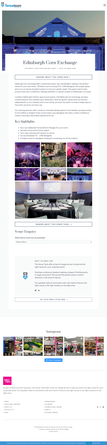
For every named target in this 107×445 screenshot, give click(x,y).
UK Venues (48, 404)
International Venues (53, 407)
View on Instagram (54, 360)
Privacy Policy (53, 431)
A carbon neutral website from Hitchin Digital (53, 429)
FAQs (6, 412)
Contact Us (9, 410)
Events (47, 410)
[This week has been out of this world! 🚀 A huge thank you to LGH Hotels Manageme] (73, 346)
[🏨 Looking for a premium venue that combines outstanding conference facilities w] (12, 346)
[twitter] (97, 407)
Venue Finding (50, 401)
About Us (8, 407)
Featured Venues (51, 412)
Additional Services (12, 404)
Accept (89, 443)
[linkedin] (103, 407)
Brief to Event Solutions (21, 388)
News (7, 401)
